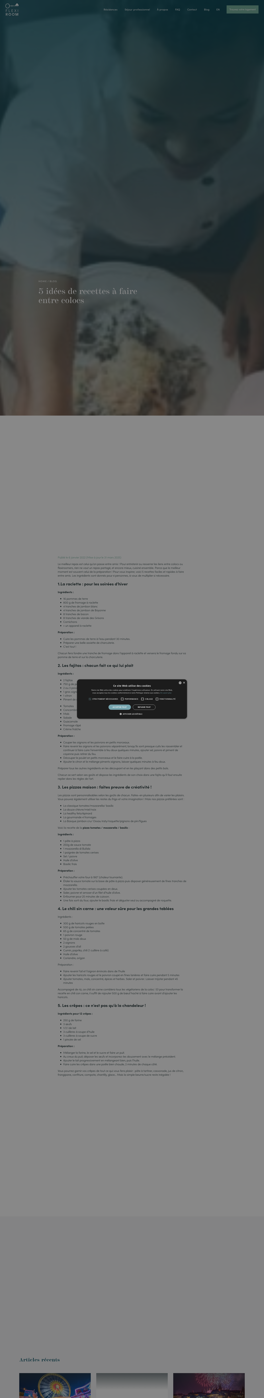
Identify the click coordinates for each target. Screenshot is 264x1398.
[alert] (132, 699)
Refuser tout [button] (144, 707)
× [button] (184, 683)
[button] (132, 714)
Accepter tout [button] (120, 707)
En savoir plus (166, 693)
